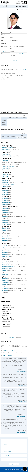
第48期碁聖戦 (5, 252)
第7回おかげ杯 (5, 180)
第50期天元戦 (5, 274)
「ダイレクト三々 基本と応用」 (17, 54)
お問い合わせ (6, 455)
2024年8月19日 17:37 (22, 385)
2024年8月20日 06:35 (22, 371)
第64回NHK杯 (5, 190)
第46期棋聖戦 (5, 237)
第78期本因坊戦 (5, 251)
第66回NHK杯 (5, 208)
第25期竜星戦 (5, 182)
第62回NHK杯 (5, 174)
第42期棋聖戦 (5, 198)
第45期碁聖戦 (5, 216)
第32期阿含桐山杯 (6, 282)
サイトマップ (6, 459)
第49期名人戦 (5, 270)
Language (22, 2)
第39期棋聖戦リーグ (6, 160)
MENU (25, 2)
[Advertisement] (14, 96)
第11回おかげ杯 (5, 224)
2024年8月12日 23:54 (22, 432)
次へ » (25, 434)
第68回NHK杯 (5, 228)
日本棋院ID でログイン (8, 350)
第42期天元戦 (5, 186)
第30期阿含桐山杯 (6, 256)
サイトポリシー (7, 440)
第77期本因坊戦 (5, 238)
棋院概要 (5, 444)
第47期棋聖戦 (5, 245)
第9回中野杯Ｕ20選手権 (7, 149)
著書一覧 (15, 60)
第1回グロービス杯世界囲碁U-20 (9, 166)
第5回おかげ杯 (5, 168)
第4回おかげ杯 (5, 154)
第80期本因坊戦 (5, 280)
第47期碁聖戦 (5, 240)
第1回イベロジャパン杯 (7, 176)
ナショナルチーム (5, 51)
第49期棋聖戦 (5, 278)
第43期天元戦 (5, 192)
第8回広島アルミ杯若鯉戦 (7, 156)
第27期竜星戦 (5, 200)
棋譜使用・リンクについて (9, 447)
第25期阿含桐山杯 (6, 202)
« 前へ (2, 434)
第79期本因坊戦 (5, 264)
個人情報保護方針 (7, 451)
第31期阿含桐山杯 (6, 268)
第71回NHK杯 (5, 263)
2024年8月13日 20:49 (22, 416)
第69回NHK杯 (5, 235)
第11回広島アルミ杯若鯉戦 (8, 184)
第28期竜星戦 (5, 210)
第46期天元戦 (5, 222)
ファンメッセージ (23, 9)
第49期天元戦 (5, 254)
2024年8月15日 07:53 (22, 401)
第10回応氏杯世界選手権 (7, 266)
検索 (19, 2)
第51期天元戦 (5, 288)
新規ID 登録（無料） (8, 355)
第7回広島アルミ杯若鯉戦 (7, 147)
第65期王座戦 (5, 194)
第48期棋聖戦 (5, 261)
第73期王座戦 (5, 290)
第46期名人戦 (5, 230)
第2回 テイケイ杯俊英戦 (7, 247)
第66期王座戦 (5, 204)
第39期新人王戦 (5, 170)
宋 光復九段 (23, 69)
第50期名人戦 (5, 284)
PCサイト (16, 2)
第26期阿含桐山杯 (6, 212)
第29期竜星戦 (5, 220)
